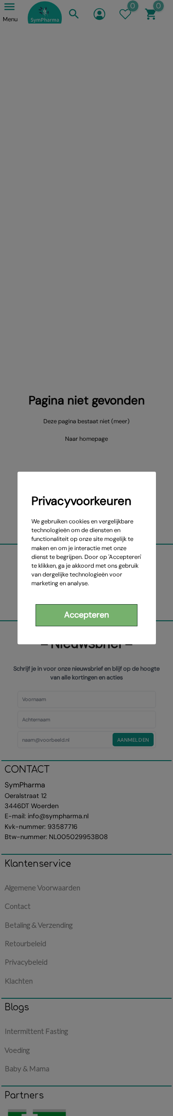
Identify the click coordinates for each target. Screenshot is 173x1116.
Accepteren (86, 614)
